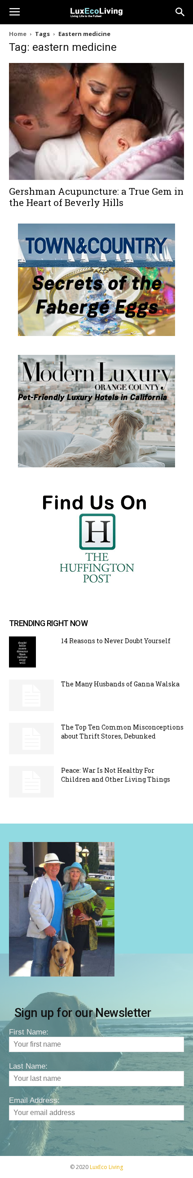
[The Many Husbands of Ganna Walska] (31, 695)
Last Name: (28, 1066)
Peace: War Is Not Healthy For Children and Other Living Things (115, 775)
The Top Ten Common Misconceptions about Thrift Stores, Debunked (122, 731)
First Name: (28, 1032)
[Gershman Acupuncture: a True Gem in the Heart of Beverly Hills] (96, 121)
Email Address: (34, 1100)
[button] (180, 12)
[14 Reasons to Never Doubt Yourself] (22, 651)
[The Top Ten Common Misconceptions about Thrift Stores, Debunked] (31, 738)
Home (17, 34)
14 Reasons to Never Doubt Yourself (116, 640)
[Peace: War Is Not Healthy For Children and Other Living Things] (31, 781)
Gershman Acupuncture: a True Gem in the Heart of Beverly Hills (96, 197)
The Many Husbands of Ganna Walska (120, 684)
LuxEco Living (106, 1167)
